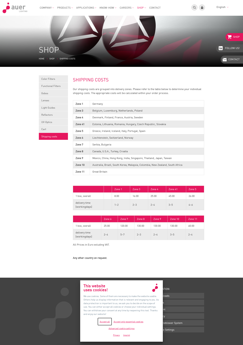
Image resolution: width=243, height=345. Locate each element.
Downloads (163, 295)
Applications (85, 7)
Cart (43, 129)
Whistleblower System (169, 322)
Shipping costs (49, 136)
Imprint (161, 309)
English (221, 7)
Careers (125, 7)
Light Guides (48, 107)
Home (41, 58)
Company (46, 7)
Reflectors (47, 114)
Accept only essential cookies (128, 321)
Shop (140, 7)
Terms (160, 302)
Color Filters (48, 78)
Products (64, 7)
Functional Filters (51, 85)
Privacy (161, 316)
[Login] (202, 7)
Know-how (107, 7)
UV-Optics (46, 121)
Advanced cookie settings (122, 328)
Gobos (44, 93)
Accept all (105, 321)
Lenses (45, 100)
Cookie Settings (165, 329)
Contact (155, 7)
